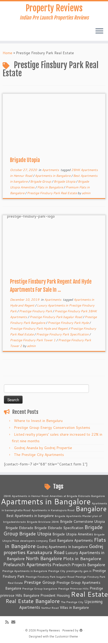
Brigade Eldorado (19, 527)
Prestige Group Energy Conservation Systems (52, 427)
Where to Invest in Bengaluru (38, 420)
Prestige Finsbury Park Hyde (68, 322)
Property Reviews (54, 8)
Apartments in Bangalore (53, 175)
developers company (34, 540)
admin (86, 193)
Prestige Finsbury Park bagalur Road (56, 317)
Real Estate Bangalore (33, 601)
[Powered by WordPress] (81, 629)
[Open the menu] (99, 31)
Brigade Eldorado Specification (58, 527)
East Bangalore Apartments (71, 540)
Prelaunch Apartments (27, 564)
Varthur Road (50, 608)
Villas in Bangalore (74, 607)
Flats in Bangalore (50, 187)
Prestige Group (39, 582)
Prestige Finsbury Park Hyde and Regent (39, 328)
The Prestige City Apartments (39, 454)
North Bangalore (44, 558)
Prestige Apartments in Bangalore (24, 571)
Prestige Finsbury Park (36, 311)
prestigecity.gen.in (78, 571)
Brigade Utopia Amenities (72, 534)
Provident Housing (55, 595)
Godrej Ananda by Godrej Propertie (43, 447)
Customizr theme (66, 636)
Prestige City (56, 571)
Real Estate (89, 594)
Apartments (51, 170)
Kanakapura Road (45, 552)
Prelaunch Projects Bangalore (78, 564)
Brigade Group (41, 181)
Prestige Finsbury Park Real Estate (52, 193)
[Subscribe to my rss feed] (8, 622)
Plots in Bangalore (82, 558)
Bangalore (91, 508)
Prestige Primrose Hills (73, 588)
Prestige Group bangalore (39, 588)
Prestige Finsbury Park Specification (62, 334)
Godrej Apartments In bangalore (62, 546)
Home (7, 53)
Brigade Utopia (25, 160)
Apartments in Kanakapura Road (52, 510)
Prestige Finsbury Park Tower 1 (33, 340)
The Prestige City (72, 602)
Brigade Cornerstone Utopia (82, 521)
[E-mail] (14, 622)
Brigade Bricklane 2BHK (43, 522)
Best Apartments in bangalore (30, 515)
